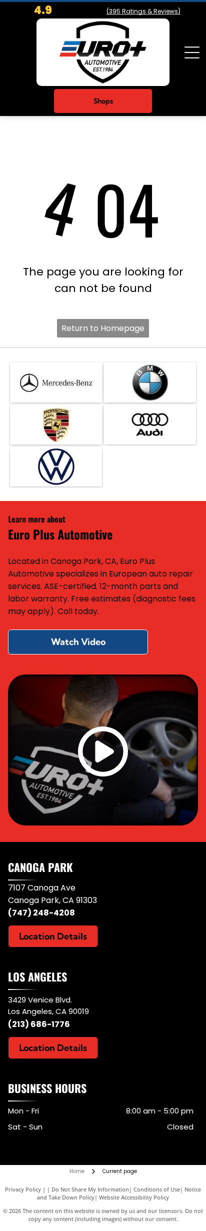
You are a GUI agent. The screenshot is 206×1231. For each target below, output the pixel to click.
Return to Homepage (103, 328)
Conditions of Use (157, 1189)
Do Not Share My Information (90, 1189)
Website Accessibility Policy (134, 1197)
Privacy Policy (23, 1189)
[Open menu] (192, 52)
